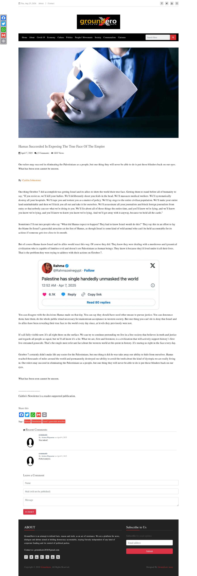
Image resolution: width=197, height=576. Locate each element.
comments (43, 434)
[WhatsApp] (3, 29)
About (41, 3)
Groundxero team (165, 567)
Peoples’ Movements (83, 37)
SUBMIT (29, 511)
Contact (51, 3)
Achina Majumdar (48, 437)
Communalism (109, 37)
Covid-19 (41, 37)
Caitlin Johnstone (31, 180)
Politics (69, 37)
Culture (61, 37)
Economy (51, 37)
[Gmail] (3, 35)
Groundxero (46, 567)
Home (24, 37)
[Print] (3, 41)
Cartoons (122, 37)
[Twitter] (3, 24)
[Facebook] (3, 18)
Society (98, 37)
